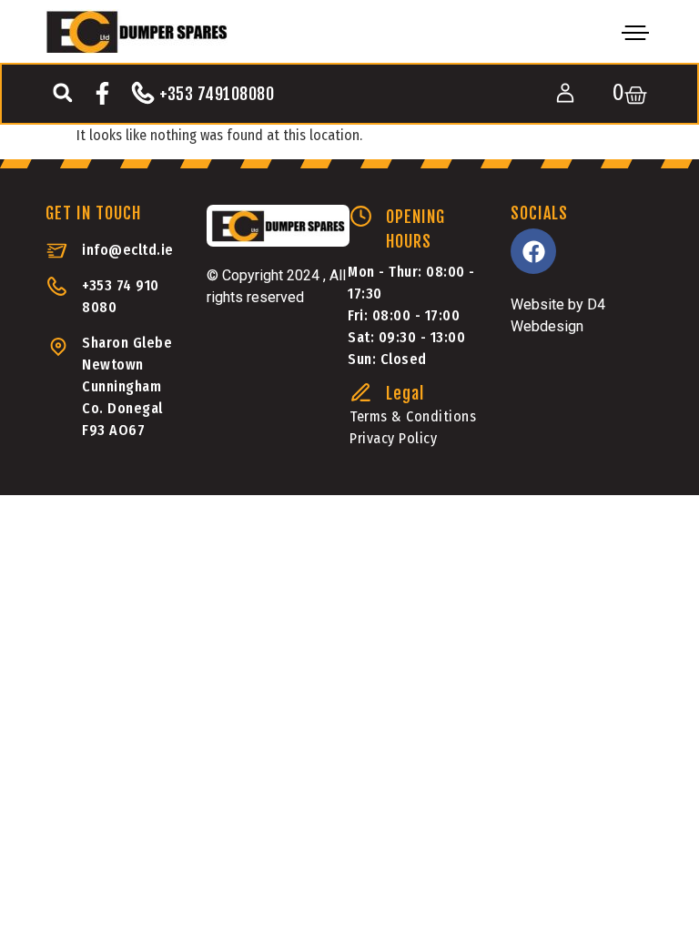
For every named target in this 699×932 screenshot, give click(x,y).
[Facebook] (533, 251)
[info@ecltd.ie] (57, 250)
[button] (62, 92)
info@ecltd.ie (128, 249)
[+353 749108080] (143, 93)
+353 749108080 (216, 94)
